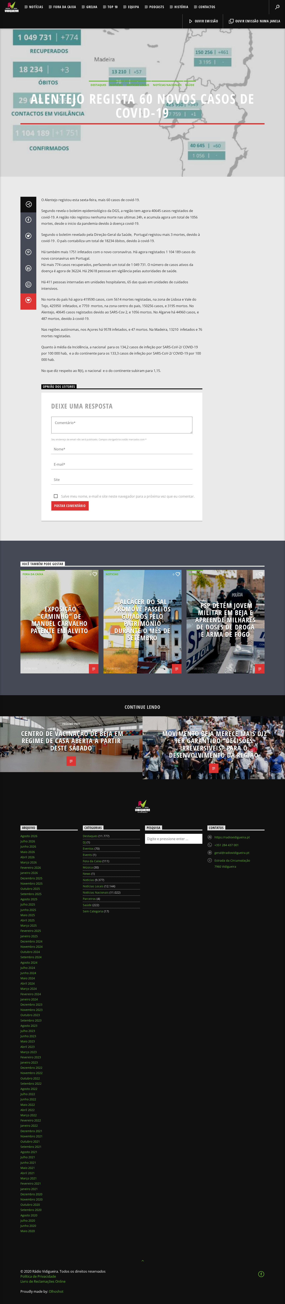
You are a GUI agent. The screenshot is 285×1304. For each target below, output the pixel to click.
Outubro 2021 (30, 1141)
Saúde (189, 85)
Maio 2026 (27, 852)
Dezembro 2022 (31, 1068)
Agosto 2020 (28, 1215)
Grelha (91, 7)
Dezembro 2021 (31, 1131)
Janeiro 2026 (29, 873)
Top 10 (113, 7)
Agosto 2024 (28, 962)
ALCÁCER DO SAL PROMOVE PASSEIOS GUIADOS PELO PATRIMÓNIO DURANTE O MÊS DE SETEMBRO (142, 619)
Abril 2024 (27, 983)
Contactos (207, 7)
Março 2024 (28, 989)
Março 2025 (28, 925)
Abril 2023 (27, 1047)
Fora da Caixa (64, 7)
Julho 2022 (27, 1094)
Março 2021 (28, 1178)
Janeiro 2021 (29, 1189)
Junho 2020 (28, 1226)
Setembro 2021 (31, 1147)
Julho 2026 (27, 841)
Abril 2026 (27, 857)
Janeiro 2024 (29, 999)
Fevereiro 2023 (30, 1057)
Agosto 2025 (28, 899)
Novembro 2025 (31, 883)
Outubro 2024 (30, 952)
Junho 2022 (28, 1099)
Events (87, 855)
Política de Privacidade (38, 1276)
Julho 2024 (27, 968)
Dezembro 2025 (31, 878)
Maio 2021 (27, 1168)
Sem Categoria (93, 911)
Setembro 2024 (31, 957)
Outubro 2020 (30, 1205)
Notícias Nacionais (167, 85)
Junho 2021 (28, 1163)
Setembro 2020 (31, 1210)
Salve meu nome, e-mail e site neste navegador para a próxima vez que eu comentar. (128, 496)
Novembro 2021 (31, 1136)
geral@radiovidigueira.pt (231, 853)
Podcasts (156, 7)
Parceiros (89, 899)
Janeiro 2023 (29, 1062)
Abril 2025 (27, 920)
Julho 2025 (27, 904)
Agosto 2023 (28, 1026)
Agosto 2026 (28, 836)
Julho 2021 (27, 1157)
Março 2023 (28, 1052)
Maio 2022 (27, 1105)
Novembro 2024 (31, 947)
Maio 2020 (27, 1231)
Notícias (36, 7)
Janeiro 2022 (29, 1126)
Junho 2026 (28, 846)
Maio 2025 (27, 915)
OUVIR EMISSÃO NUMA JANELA (257, 21)
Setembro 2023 (31, 1020)
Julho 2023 (27, 1031)
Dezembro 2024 (31, 941)
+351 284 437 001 (226, 845)
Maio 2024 (27, 978)
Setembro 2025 (31, 894)
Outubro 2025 (30, 889)
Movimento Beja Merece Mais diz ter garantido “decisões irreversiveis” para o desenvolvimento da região (214, 744)
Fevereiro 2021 (30, 1183)
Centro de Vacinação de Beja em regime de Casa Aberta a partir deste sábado (72, 740)
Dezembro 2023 (31, 1004)
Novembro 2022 (31, 1073)
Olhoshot (56, 1291)
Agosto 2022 (28, 1089)
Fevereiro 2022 (30, 1120)
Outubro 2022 (30, 1078)
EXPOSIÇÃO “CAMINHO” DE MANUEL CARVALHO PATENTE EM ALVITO (59, 619)
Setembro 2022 (31, 1084)
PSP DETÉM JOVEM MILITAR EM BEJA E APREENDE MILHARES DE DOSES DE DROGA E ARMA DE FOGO (225, 620)
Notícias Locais (137, 85)
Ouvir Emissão (206, 21)
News (87, 874)
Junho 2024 (28, 973)
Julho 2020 (27, 1220)
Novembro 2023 (31, 1010)
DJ (84, 842)
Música (88, 867)
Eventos (88, 849)
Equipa (133, 7)
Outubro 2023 (30, 1015)
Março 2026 (28, 862)
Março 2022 (28, 1115)
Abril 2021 (27, 1173)
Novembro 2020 (31, 1199)
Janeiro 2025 (29, 936)
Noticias (116, 85)
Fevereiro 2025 (30, 931)
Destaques (98, 85)
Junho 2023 (28, 1036)
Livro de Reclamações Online (43, 1281)
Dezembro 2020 (31, 1194)
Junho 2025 (28, 910)
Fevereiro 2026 (30, 868)
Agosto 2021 (28, 1152)
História (181, 7)
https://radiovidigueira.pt (232, 837)
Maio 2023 (27, 1041)
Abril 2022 (27, 1110)
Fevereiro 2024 (30, 994)
